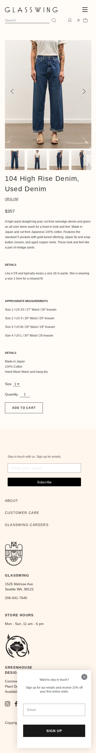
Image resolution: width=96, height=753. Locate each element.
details (10, 264)
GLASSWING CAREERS (27, 525)
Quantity (11, 394)
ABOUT (11, 501)
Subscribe (44, 482)
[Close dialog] (84, 677)
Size (8, 384)
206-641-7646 (16, 598)
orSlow (11, 199)
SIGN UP (54, 731)
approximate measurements (26, 301)
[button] (85, 9)
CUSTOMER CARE (22, 513)
